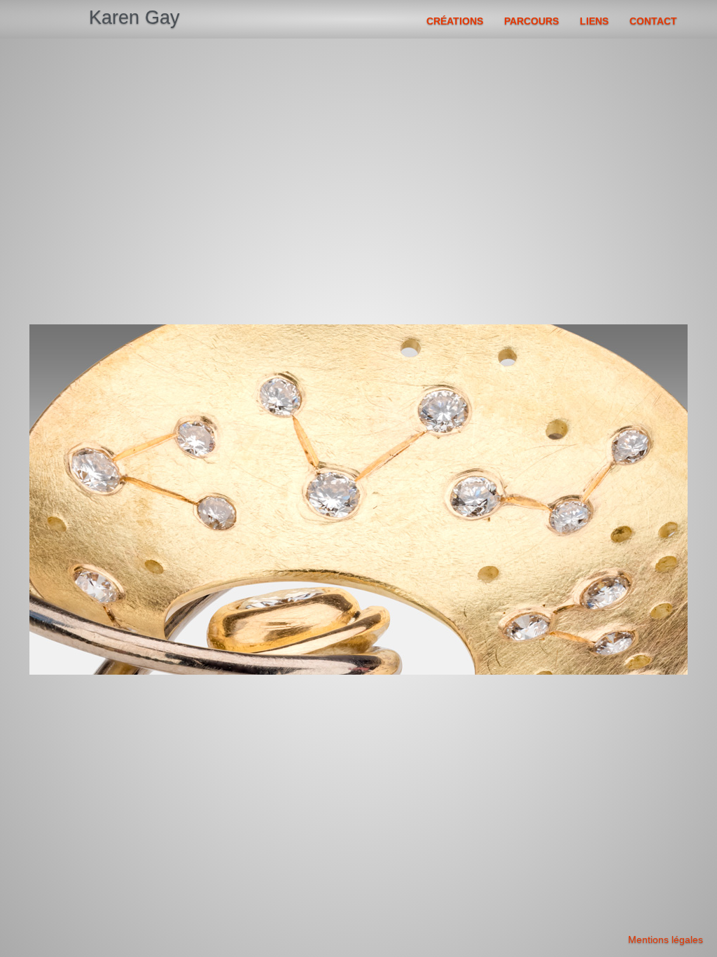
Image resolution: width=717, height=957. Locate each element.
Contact (653, 21)
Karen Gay (134, 17)
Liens (594, 21)
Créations (454, 21)
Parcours (531, 21)
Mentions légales (665, 939)
